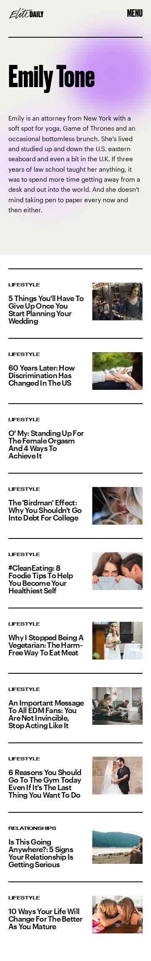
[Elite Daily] (26, 13)
